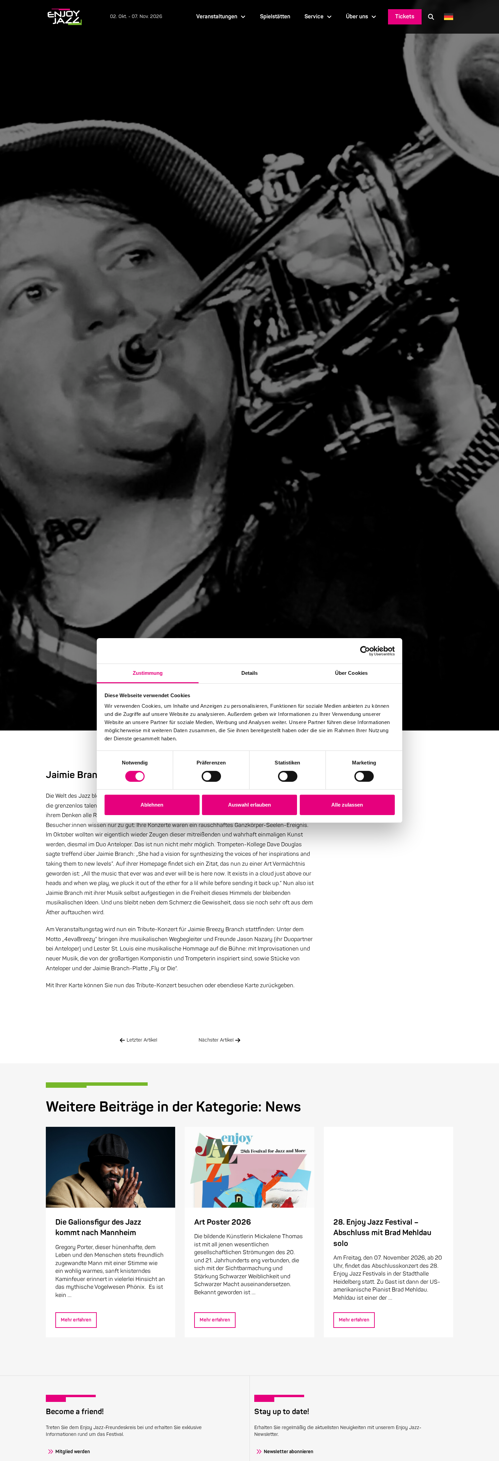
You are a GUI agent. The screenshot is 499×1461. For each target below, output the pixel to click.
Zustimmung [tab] (148, 673)
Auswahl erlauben (249, 805)
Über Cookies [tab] (351, 673)
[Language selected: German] (447, 17)
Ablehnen (152, 805)
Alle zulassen (347, 805)
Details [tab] (249, 673)
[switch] (211, 776)
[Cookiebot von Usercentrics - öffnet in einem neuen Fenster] (365, 651)
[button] (431, 17)
